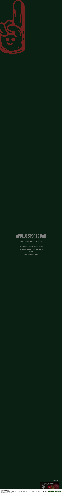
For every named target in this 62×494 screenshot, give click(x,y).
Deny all (51, 491)
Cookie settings (45, 491)
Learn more (10, 492)
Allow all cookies (58, 491)
